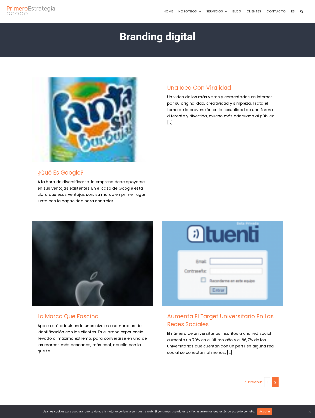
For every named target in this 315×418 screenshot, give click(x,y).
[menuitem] (293, 11)
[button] (301, 11)
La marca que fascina (93, 264)
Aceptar (264, 411)
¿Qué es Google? (93, 120)
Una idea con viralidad (199, 88)
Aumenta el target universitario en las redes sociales (222, 264)
